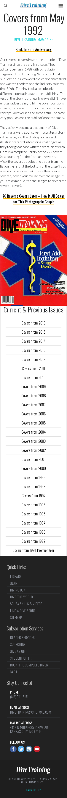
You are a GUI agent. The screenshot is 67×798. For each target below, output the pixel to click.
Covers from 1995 (33, 514)
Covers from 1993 (33, 532)
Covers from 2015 (33, 332)
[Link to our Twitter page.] (21, 749)
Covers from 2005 (33, 423)
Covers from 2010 (33, 377)
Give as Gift (18, 651)
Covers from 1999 (33, 477)
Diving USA (17, 590)
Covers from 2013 (33, 350)
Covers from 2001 (33, 459)
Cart (13, 671)
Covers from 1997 (33, 495)
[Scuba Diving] (33, 5)
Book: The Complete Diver (29, 665)
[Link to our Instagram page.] (29, 749)
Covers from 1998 (33, 486)
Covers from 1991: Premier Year (33, 550)
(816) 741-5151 (19, 696)
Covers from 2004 (33, 432)
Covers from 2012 (33, 359)
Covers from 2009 (33, 386)
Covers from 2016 (33, 323)
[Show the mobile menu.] (60, 6)
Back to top (33, 790)
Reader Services (22, 638)
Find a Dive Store (23, 610)
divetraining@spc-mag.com (30, 712)
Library (16, 577)
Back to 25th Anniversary (34, 49)
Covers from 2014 (33, 341)
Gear (13, 583)
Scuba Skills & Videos (26, 603)
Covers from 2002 (33, 450)
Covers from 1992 (33, 541)
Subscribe (17, 644)
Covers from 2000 (33, 468)
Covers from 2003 (33, 441)
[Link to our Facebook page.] (13, 749)
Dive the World (21, 596)
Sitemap (16, 617)
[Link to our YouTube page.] (37, 749)
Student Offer (21, 658)
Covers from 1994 (33, 523)
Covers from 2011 (33, 368)
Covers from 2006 (33, 414)
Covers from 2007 (33, 404)
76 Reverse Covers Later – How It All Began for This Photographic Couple (34, 198)
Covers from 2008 (33, 395)
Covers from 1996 (33, 504)
